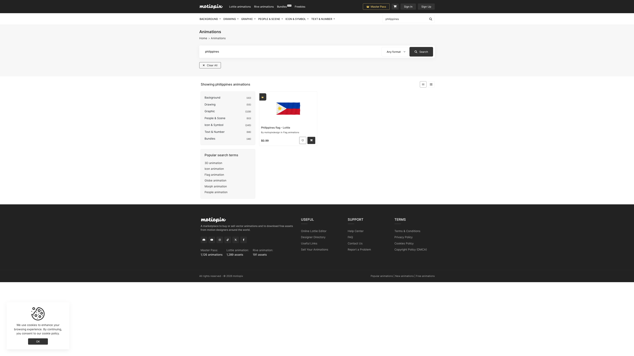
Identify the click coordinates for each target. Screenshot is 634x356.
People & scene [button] (269, 19)
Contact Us (355, 243)
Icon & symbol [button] (296, 19)
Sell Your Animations (314, 249)
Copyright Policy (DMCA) (410, 249)
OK (38, 341)
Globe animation (215, 180)
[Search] (430, 19)
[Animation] (288, 108)
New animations (404, 276)
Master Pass (378, 6)
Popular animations (382, 276)
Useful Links (309, 243)
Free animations (425, 276)
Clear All (211, 65)
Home (203, 38)
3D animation (213, 163)
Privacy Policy (403, 237)
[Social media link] (204, 240)
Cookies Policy (404, 243)
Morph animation (216, 186)
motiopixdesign (272, 132)
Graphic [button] (247, 19)
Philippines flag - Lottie (275, 127)
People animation (216, 192)
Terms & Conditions (407, 231)
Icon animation (214, 168)
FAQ (350, 237)
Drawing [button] (230, 19)
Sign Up (426, 6)
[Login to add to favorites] (302, 140)
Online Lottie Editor (313, 231)
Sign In (408, 6)
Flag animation (214, 174)
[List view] (431, 84)
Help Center (356, 231)
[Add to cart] (311, 140)
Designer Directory (313, 237)
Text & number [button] (322, 19)
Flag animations (291, 132)
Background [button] (209, 19)
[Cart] (395, 7)
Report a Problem (359, 249)
